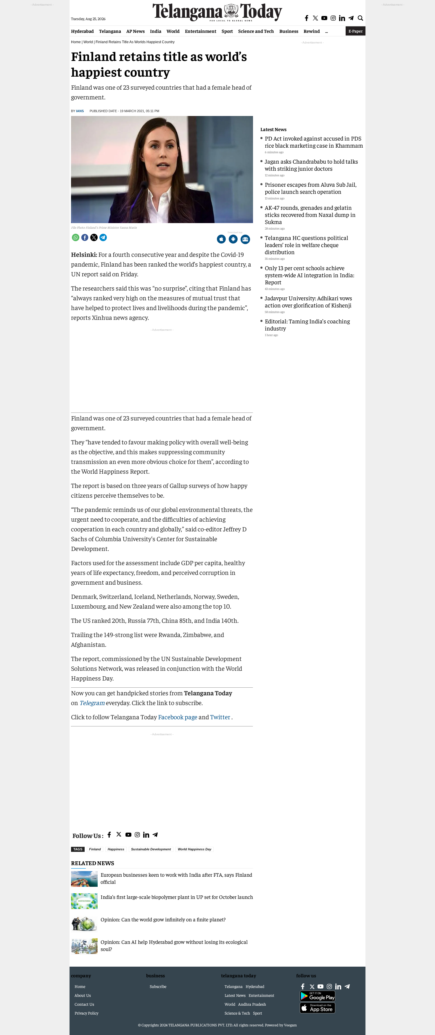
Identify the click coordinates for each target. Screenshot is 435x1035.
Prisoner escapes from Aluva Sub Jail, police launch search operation (311, 187)
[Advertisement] (162, 778)
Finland (95, 849)
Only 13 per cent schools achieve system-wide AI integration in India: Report (309, 275)
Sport (227, 31)
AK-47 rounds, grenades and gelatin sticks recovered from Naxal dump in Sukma (310, 214)
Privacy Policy (86, 1012)
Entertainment (200, 31)
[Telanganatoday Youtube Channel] (128, 835)
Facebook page (177, 716)
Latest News (273, 129)
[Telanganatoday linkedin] (146, 835)
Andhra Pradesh (252, 1004)
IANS (80, 111)
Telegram (92, 702)
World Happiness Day (194, 849)
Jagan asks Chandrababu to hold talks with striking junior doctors (311, 164)
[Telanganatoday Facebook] (109, 835)
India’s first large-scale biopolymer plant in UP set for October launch (177, 896)
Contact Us (84, 1004)
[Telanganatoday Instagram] (137, 835)
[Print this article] (245, 240)
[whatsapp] (75, 237)
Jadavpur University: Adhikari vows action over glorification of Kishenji (308, 301)
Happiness (116, 849)
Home (76, 42)
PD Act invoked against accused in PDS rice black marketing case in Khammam (314, 141)
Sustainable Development (151, 849)
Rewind (312, 31)
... (326, 31)
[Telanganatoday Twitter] (119, 835)
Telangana (110, 31)
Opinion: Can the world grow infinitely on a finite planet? (163, 919)
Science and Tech (256, 31)
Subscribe (158, 986)
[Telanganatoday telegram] (155, 835)
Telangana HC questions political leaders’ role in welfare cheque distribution (306, 244)
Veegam (290, 1024)
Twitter (220, 716)
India (155, 31)
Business (288, 31)
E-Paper (355, 30)
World (173, 31)
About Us (83, 995)
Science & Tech (237, 1012)
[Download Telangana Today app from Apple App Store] (221, 240)
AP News (135, 31)
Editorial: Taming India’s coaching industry (307, 324)
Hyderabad (82, 31)
